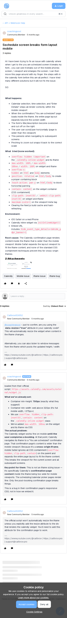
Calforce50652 (15, 315)
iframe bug (55, 276)
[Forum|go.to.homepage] (6, 5)
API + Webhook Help (15, 23)
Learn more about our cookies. (33, 597)
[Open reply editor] (33, 296)
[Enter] (5, 14)
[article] (33, 340)
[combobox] (33, 14)
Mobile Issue (23, 276)
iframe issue (39, 276)
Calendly (8, 276)
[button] (58, 6)
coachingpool (14, 31)
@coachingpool (12, 324)
